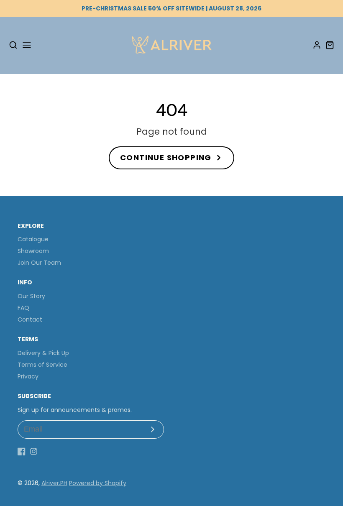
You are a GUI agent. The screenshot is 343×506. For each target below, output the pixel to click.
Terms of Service (42, 364)
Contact (30, 319)
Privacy (28, 376)
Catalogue (33, 239)
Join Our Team (39, 262)
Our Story (31, 296)
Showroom (33, 251)
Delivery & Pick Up (43, 353)
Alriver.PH (54, 483)
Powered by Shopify (97, 483)
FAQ (23, 308)
